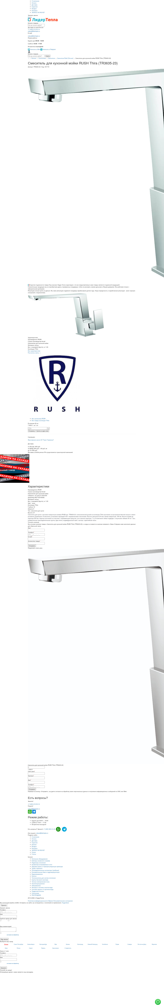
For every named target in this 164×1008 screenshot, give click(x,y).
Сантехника (35, 893)
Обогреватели (36, 885)
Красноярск (55, 948)
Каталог (34, 844)
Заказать (3, 968)
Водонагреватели (37, 874)
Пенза (18, 948)
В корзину (32, 431)
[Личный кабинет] (29, 51)
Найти (48, 56)
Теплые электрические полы (40, 882)
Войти (30, 17)
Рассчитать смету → (34, 353)
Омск (6, 948)
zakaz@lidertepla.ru (34, 31)
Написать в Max (35, 49)
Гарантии (34, 7)
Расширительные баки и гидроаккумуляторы (46, 872)
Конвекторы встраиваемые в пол (42, 864)
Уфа (55, 944)
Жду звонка (4, 939)
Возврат (34, 9)
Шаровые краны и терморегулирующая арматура (47, 866)
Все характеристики (34, 351)
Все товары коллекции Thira (40, 420)
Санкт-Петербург (18, 944)
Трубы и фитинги (37, 868)
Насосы (34, 876)
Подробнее (65, 903)
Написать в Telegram (49, 49)
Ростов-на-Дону (142, 944)
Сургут (31, 948)
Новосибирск (30, 944)
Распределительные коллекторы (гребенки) (45, 870)
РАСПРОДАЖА (36, 895)
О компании (35, 1)
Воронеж (154, 944)
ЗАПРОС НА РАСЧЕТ (38, 12)
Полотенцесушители (38, 884)
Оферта (50, 901)
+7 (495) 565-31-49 (49, 829)
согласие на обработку (13, 935)
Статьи (34, 854)
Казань (68, 944)
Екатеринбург (43, 944)
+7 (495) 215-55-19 (34, 29)
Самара (129, 944)
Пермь (117, 944)
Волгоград (80, 944)
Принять (3, 905)
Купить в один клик (42, 431)
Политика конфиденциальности (38, 901)
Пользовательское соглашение (63, 901)
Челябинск (105, 944)
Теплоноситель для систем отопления (44, 878)
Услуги (34, 852)
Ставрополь (68, 948)
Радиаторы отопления (39, 863)
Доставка (34, 5)
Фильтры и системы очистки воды (42, 887)
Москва (6, 944)
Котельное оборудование (40, 859)
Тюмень (43, 948)
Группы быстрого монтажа (40, 880)
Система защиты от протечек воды (42, 889)
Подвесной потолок (38, 891)
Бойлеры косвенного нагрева (41, 861)
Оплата (34, 3)
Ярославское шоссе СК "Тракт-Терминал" (41, 440)
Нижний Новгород (92, 944)
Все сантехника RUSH (38, 419)
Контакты (34, 10)
